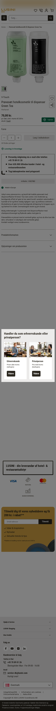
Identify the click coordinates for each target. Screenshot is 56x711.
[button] (15, 360)
